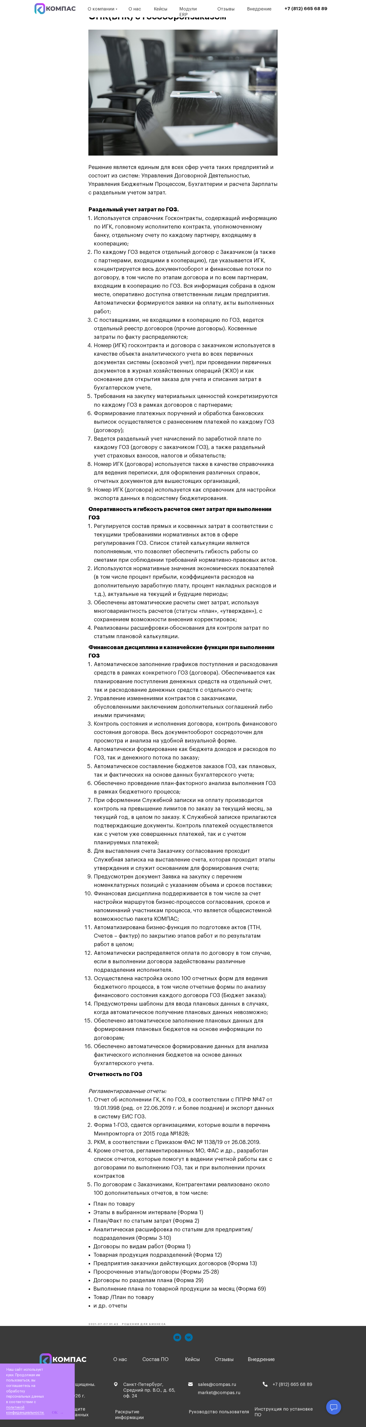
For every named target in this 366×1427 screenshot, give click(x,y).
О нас (134, 9)
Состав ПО (155, 1359)
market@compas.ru (219, 1392)
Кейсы (160, 9)
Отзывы (226, 9)
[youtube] (177, 1337)
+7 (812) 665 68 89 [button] (306, 8)
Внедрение (259, 9)
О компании (101, 9)
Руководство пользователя (219, 1412)
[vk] (189, 1337)
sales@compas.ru (217, 1384)
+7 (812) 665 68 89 (292, 1384)
